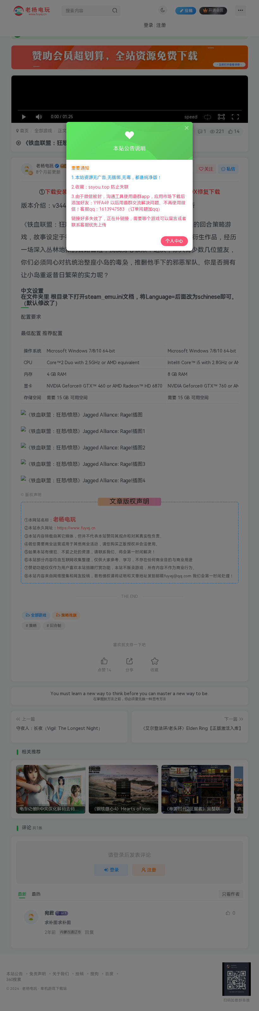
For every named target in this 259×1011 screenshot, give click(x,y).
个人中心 (174, 241)
